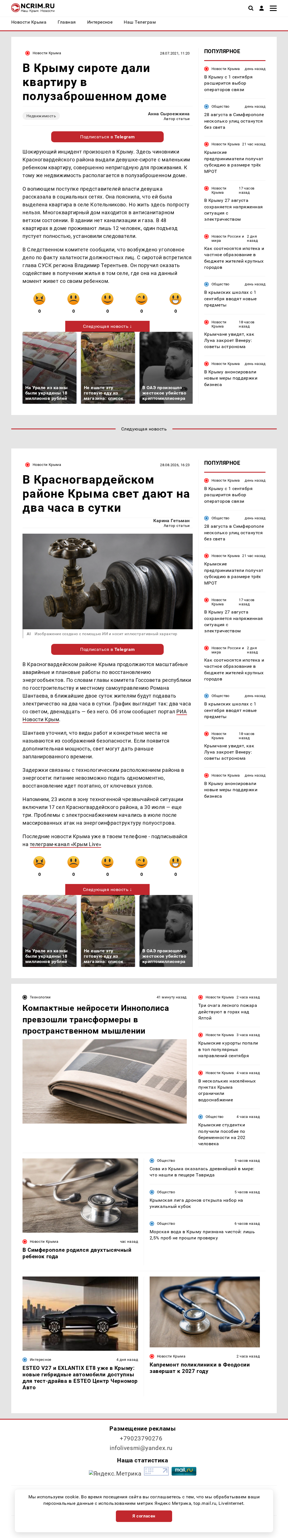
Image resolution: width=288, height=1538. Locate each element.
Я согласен (144, 1516)
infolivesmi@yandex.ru (141, 1448)
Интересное (40, 1359)
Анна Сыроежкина (169, 113)
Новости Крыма (47, 53)
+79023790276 (141, 1438)
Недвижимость (41, 116)
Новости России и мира (228, 238)
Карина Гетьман (171, 520)
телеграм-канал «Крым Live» (65, 844)
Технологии (40, 997)
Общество (221, 106)
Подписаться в (107, 136)
